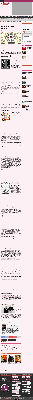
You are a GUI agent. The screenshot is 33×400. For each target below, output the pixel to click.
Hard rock (29, 393)
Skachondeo (14, 46)
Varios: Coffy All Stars (3, 363)
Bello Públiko (9, 45)
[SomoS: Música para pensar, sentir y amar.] (24, 82)
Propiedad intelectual (4, 379)
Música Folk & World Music (7, 46)
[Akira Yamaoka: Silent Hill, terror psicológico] (24, 73)
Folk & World (29, 18)
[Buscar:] (28, 21)
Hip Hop (27, 377)
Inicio (1, 16)
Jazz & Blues (18, 18)
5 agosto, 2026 (28, 103)
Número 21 (17, 319)
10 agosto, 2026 (28, 98)
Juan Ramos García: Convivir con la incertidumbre (28, 77)
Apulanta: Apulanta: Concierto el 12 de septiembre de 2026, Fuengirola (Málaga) (29, 53)
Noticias (25, 16)
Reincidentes (18, 393)
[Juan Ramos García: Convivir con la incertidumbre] (24, 77)
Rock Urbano (28, 390)
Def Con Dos (14, 377)
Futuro (1, 320)
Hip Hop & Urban (5, 18)
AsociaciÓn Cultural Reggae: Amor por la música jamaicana (18, 363)
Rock (1, 18)
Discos (13, 16)
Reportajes (9, 16)
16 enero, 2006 (3, 30)
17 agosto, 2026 (28, 88)
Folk (30, 386)
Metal (9, 18)
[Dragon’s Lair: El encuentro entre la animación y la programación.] (24, 96)
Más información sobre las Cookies (5, 381)
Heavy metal (25, 381)
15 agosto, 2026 (28, 92)
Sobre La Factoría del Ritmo (7, 0)
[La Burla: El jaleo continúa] (24, 91)
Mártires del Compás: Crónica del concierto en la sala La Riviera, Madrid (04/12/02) (11, 364)
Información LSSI (3, 380)
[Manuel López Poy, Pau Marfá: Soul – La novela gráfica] (24, 86)
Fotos (21, 16)
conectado (8, 372)
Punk (28, 381)
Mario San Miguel (17, 389)
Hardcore (28, 386)
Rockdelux (18, 381)
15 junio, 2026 (28, 110)
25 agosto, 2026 (28, 78)
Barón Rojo (14, 381)
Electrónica (22, 18)
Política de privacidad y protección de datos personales (6, 377)
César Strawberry (13, 392)
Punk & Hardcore (13, 18)
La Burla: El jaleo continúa (28, 91)
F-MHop (4, 47)
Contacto (2, 0)
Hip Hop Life (18, 383)
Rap (30, 379)
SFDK (17, 384)
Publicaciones (17, 16)
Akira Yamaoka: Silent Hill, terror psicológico (29, 72)
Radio (31, 16)
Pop (23, 384)
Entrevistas (5, 16)
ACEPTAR (17, 399)
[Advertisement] (22, 8)
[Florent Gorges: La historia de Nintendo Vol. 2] (24, 101)
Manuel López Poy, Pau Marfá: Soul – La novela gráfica (28, 86)
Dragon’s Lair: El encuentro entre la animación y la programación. (28, 96)
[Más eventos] (24, 63)
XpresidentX (13, 384)
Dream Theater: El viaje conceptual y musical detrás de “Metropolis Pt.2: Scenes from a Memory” (28, 107)
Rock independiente (27, 384)
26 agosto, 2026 (28, 73)
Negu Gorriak (18, 386)
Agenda (28, 16)
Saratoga (19, 396)
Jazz (25, 386)
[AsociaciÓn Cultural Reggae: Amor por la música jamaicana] (18, 358)
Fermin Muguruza (15, 379)
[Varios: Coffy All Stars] (4, 358)
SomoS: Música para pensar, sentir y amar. (29, 81)
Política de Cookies (4, 378)
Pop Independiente (29, 387)
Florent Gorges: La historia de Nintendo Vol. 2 (29, 101)
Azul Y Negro (18, 392)
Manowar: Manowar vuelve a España (29, 48)
